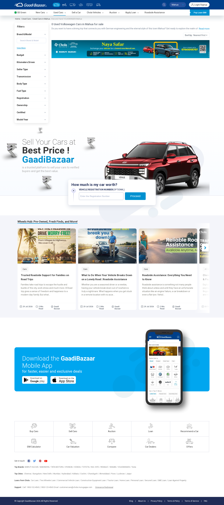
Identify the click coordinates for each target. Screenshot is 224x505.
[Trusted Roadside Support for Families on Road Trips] (47, 246)
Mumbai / (57, 474)
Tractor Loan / (113, 480)
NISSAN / (114, 467)
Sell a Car (76, 12)
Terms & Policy (173, 501)
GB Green (21, 12)
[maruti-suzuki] (131, 48)
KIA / (93, 467)
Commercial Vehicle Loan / (69, 480)
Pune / (114, 474)
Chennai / (28, 474)
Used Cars (26, 19)
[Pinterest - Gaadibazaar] (41, 461)
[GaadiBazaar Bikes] (64, 5)
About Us (142, 501)
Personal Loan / (138, 480)
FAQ (205, 501)
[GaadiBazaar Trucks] (72, 5)
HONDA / (78, 467)
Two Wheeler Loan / (48, 480)
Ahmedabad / (105, 474)
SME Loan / (163, 480)
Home (17, 19)
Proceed (135, 196)
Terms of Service (192, 501)
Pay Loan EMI (200, 12)
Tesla (134, 467)
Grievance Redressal (104, 487)
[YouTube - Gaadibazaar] (47, 461)
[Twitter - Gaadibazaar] (36, 461)
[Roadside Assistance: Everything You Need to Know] (168, 246)
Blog (131, 501)
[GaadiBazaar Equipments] (81, 5)
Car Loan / (35, 480)
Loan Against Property (177, 480)
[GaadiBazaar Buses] (89, 5)
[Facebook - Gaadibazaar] (30, 461)
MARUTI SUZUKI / (32, 467)
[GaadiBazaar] (30, 4)
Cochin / (84, 474)
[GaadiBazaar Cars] (56, 5)
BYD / (98, 467)
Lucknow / (121, 474)
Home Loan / (125, 480)
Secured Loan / (151, 480)
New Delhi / (48, 474)
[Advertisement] (130, 81)
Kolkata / (76, 474)
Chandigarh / (93, 474)
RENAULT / (105, 467)
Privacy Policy (156, 501)
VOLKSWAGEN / (125, 467)
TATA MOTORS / (58, 467)
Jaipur (129, 474)
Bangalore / (38, 474)
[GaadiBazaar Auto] (98, 5)
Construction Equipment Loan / (94, 480)
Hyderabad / (67, 474)
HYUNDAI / (69, 467)
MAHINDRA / (45, 467)
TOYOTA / (86, 467)
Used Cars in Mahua (41, 19)
